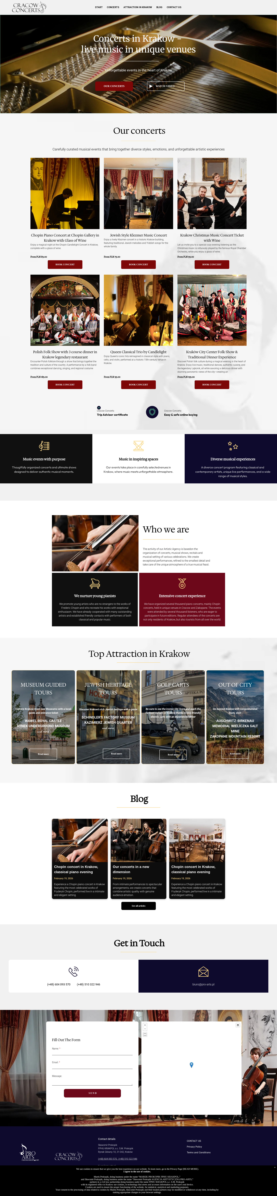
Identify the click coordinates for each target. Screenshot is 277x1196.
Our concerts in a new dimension (131, 869)
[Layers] (238, 1025)
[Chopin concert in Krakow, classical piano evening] (80, 840)
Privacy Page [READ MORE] (184, 1169)
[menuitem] (99, 7)
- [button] (145, 1029)
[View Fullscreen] (145, 1034)
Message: (57, 1076)
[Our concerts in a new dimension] (138, 840)
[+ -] (191, 1068)
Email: (55, 1062)
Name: (55, 1048)
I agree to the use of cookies (136, 1171)
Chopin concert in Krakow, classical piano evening (76, 869)
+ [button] (145, 1025)
